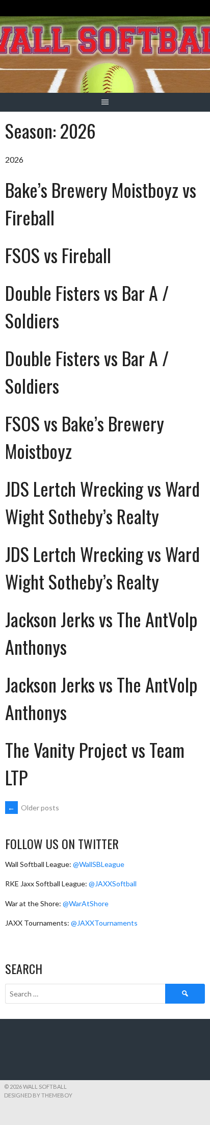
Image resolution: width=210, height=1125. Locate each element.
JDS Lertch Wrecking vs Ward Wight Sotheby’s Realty (102, 502)
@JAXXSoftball (113, 883)
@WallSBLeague (98, 864)
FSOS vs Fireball (58, 254)
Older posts (33, 807)
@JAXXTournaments (104, 922)
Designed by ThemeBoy (38, 1095)
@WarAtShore (86, 903)
